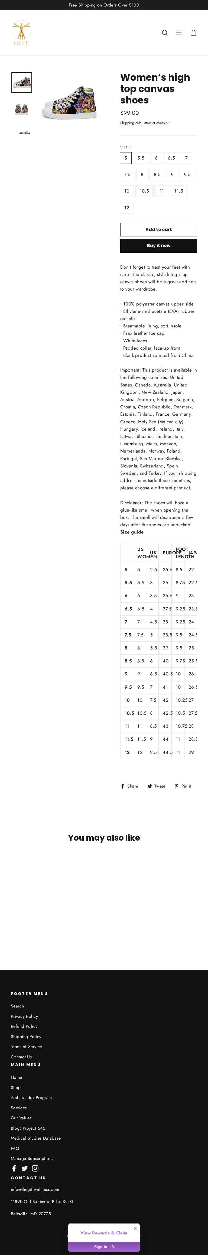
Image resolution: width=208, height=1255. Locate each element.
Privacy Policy (24, 1016)
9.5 (187, 174)
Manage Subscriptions (32, 1158)
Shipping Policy (26, 1036)
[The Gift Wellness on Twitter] (24, 1168)
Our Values (21, 1118)
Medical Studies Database (36, 1138)
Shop (16, 1087)
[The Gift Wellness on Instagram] (35, 1168)
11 (162, 191)
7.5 (127, 174)
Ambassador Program (31, 1097)
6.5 (171, 158)
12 (126, 207)
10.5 (144, 191)
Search (17, 1006)
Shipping (127, 122)
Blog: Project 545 (28, 1128)
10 (126, 191)
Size (125, 147)
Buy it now (159, 245)
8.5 (157, 174)
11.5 (178, 191)
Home (16, 1077)
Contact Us (21, 1057)
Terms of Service (26, 1046)
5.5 (140, 158)
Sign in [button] (101, 1247)
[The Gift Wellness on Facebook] (14, 1168)
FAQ (15, 1148)
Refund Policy (24, 1026)
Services (19, 1108)
